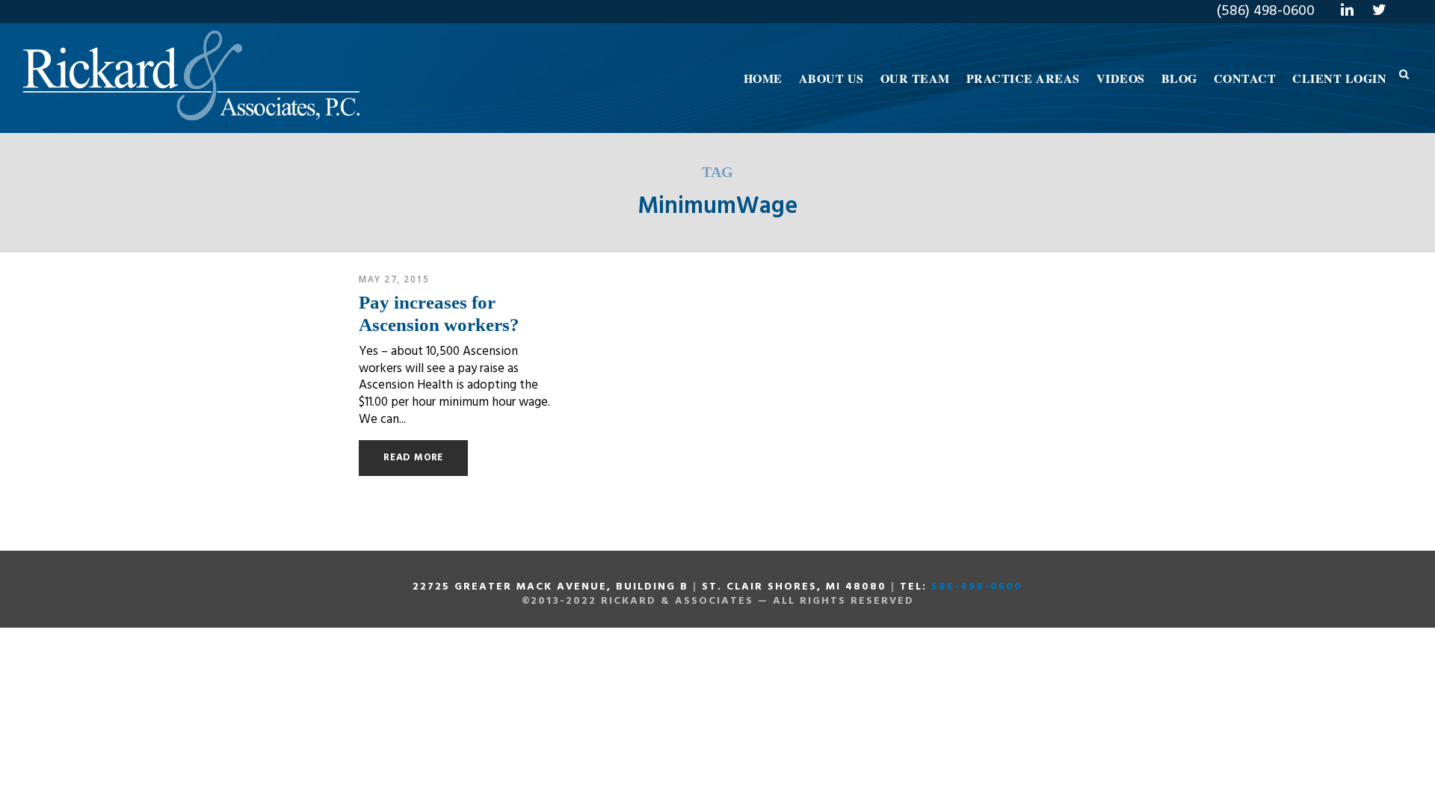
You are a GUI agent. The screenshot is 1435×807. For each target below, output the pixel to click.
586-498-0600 (976, 587)
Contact (1245, 78)
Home (763, 78)
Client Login (1339, 78)
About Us (831, 78)
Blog (1179, 78)
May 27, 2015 (394, 279)
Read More (413, 458)
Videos (1120, 78)
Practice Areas (1023, 78)
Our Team (915, 78)
